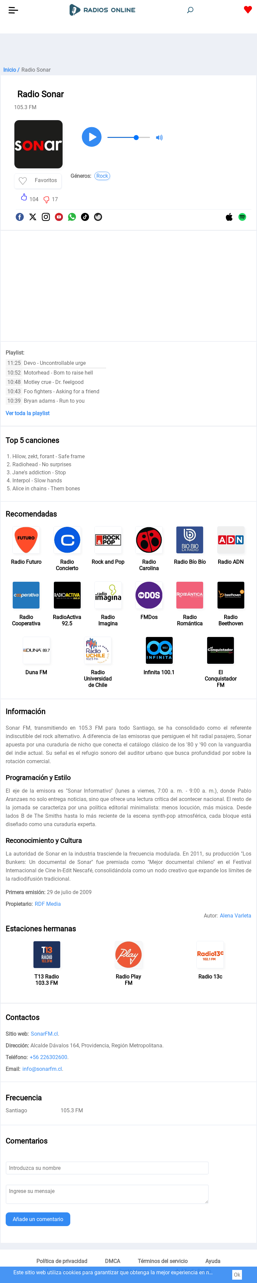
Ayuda (213, 1261)
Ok (237, 1275)
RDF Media (48, 904)
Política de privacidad (61, 1261)
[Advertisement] (128, 50)
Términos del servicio (163, 1261)
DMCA (112, 1261)
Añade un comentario (38, 1219)
